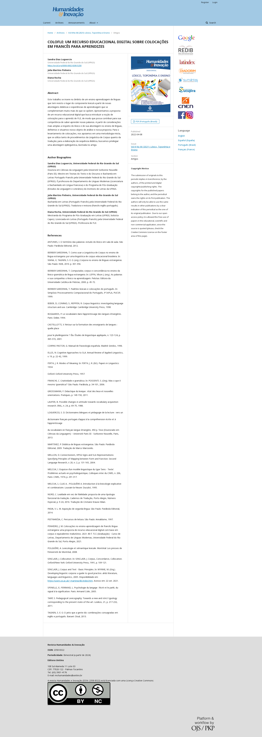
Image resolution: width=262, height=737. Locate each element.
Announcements (76, 22)
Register (205, 2)
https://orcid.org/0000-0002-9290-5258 (64, 65)
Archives (59, 22)
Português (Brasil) (187, 144)
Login (214, 2)
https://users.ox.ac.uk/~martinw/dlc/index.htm (70, 580)
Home (50, 32)
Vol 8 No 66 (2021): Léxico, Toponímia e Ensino (89, 32)
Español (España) (186, 140)
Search (212, 22)
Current (46, 22)
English (181, 135)
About (92, 22)
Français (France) (186, 149)
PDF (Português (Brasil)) (146, 121)
